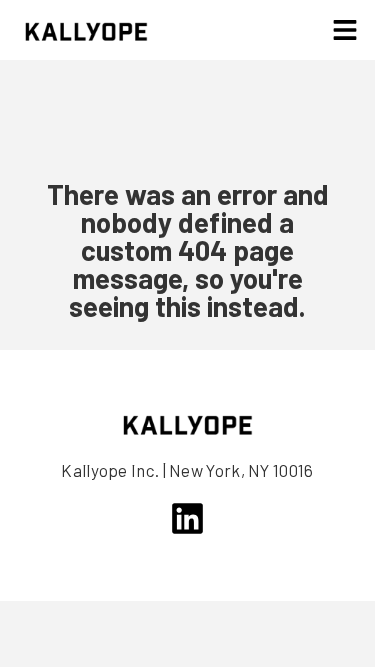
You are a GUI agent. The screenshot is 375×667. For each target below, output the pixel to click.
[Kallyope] (86, 30)
